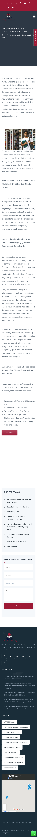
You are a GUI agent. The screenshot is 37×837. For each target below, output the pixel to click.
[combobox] (18, 583)
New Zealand (12, 547)
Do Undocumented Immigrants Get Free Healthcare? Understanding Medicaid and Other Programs (19, 685)
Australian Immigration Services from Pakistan (19, 500)
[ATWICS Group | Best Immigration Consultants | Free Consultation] (8, 16)
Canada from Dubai (11, 737)
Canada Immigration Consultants (16, 742)
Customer (30, 830)
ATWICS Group (9, 722)
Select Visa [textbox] (10, 583)
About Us (5, 830)
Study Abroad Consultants (13, 757)
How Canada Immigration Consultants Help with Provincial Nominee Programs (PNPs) (18, 701)
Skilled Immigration (11, 752)
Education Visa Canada (12, 747)
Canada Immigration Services (18, 507)
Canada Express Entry (12, 732)
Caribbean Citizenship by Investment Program (16, 518)
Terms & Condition (17, 830)
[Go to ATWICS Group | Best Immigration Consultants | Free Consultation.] (2, 35)
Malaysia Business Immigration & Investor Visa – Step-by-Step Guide (19, 526)
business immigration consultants (16, 727)
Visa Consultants (10, 768)
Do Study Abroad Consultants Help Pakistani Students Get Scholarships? (19, 677)
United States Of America (16, 542)
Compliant (5, 833)
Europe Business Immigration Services (18, 535)
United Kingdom (13, 512)
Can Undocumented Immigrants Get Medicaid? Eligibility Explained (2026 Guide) (19, 694)
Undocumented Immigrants (13, 762)
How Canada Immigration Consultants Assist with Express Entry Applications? (19, 707)
